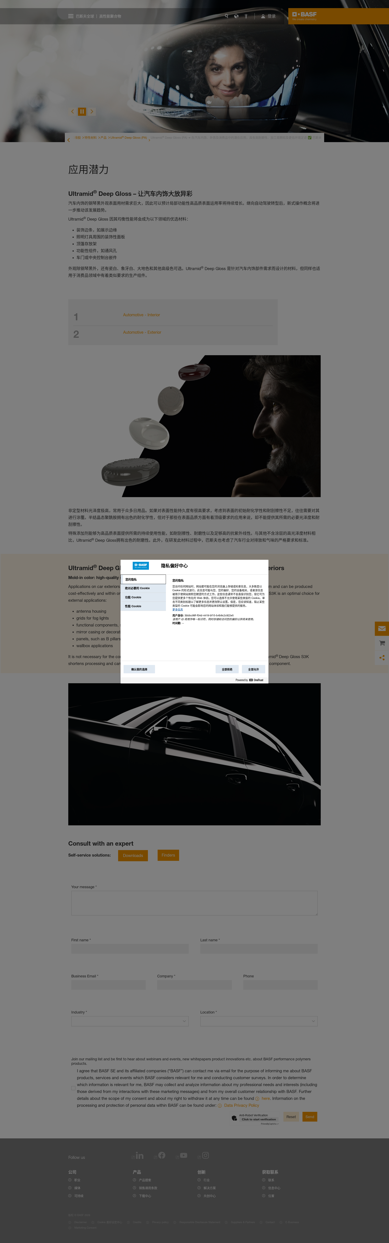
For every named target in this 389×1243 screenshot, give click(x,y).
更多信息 (177, 609)
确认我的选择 (139, 669)
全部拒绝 (227, 669)
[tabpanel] (218, 604)
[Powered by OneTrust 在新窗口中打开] (251, 680)
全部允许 (253, 669)
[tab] (143, 579)
